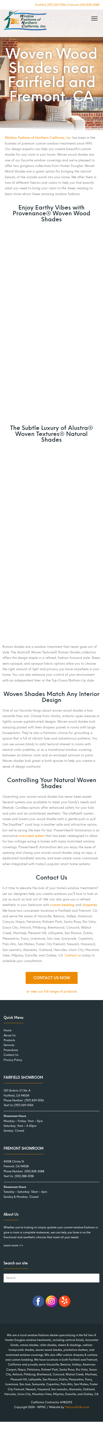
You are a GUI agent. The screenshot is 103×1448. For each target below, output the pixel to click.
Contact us (72, 955)
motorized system (32, 836)
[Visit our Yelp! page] (64, 1306)
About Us (10, 1035)
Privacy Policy (13, 1059)
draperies (89, 905)
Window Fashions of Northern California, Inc (38, 138)
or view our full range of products (51, 991)
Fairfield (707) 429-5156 (50, 4)
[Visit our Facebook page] (38, 1306)
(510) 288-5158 (24, 1176)
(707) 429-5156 (34, 1100)
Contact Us (11, 1055)
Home (7, 1030)
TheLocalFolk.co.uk (77, 1407)
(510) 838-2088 (34, 1171)
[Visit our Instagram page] (51, 1306)
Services (9, 1045)
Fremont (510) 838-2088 (83, 4)
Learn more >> (13, 1245)
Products (9, 1040)
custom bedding (62, 905)
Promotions (11, 1050)
